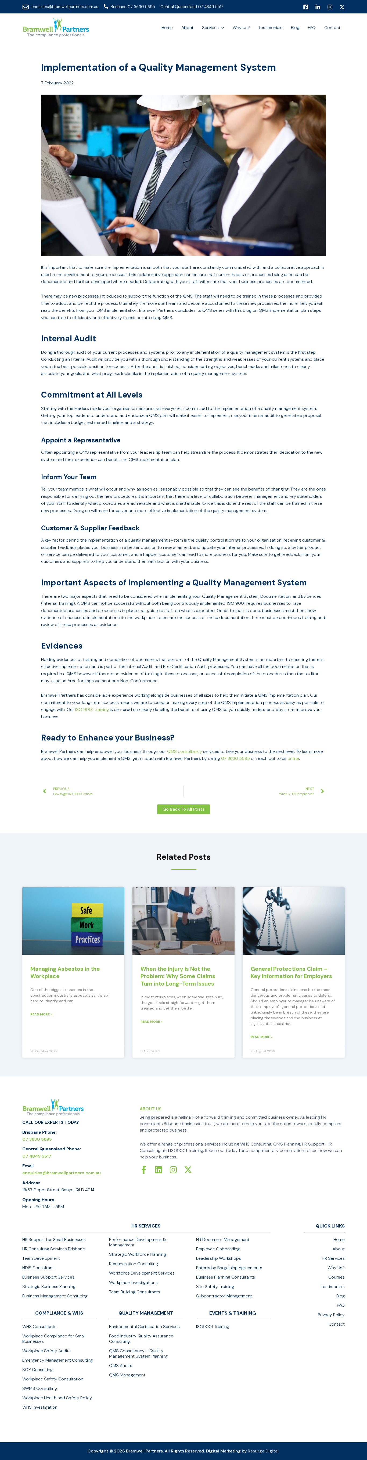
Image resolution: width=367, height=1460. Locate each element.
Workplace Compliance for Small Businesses (53, 1338)
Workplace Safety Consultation (52, 1379)
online (293, 758)
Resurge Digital (263, 1451)
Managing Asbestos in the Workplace (65, 972)
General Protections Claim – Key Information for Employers (291, 972)
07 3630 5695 (235, 758)
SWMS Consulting (39, 1388)
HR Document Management (222, 1239)
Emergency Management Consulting (57, 1360)
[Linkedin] (318, 7)
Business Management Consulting (55, 1296)
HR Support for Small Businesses (54, 1239)
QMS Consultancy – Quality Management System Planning (138, 1353)
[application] (221, 27)
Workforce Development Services (142, 1273)
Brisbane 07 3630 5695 (133, 6)
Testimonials (333, 1286)
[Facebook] (305, 7)
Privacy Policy (331, 1315)
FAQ (341, 1305)
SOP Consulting (37, 1369)
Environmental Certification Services (144, 1326)
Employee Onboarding (218, 1249)
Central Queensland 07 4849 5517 (191, 6)
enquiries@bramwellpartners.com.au (64, 6)
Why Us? (336, 1268)
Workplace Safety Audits (46, 1351)
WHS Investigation (39, 1407)
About (339, 1249)
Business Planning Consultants (225, 1277)
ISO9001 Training (212, 1326)
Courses (336, 1277)
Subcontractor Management (224, 1296)
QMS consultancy (184, 751)
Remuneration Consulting (133, 1263)
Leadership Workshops (218, 1258)
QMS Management (127, 1375)
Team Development (41, 1258)
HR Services (333, 1258)
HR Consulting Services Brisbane (53, 1249)
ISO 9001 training (92, 709)
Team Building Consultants (134, 1292)
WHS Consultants (39, 1326)
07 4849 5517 (36, 1156)
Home (339, 1239)
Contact (337, 1324)
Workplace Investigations (133, 1282)
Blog (340, 1296)
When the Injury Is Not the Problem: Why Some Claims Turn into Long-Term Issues (178, 976)
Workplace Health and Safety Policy (57, 1398)
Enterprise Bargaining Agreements (229, 1268)
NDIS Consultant (38, 1268)
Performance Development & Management (137, 1242)
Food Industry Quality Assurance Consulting (141, 1338)
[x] (342, 7)
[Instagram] (330, 7)
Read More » (41, 1014)
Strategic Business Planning (48, 1286)
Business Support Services (48, 1277)
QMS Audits (120, 1365)
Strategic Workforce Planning (137, 1254)
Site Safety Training (215, 1286)
